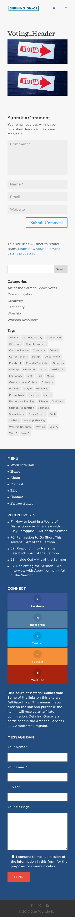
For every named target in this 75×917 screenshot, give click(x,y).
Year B (13, 433)
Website (14, 420)
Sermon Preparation (21, 407)
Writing (40, 426)
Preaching (42, 388)
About (15, 477)
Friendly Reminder (37, 363)
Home (15, 471)
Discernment (52, 356)
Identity (14, 369)
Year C (25, 433)
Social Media (17, 414)
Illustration (29, 369)
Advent (13, 337)
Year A (54, 426)
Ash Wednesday (32, 337)
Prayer (28, 388)
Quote (47, 395)
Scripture (57, 401)
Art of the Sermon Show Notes (32, 288)
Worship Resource (20, 426)
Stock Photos (37, 414)
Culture (53, 350)
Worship (14, 313)
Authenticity (54, 337)
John (43, 369)
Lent (29, 375)
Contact (16, 496)
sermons (43, 407)
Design (36, 356)
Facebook (15, 363)
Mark (39, 375)
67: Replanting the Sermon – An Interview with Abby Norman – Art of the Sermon (37, 570)
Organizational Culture (23, 382)
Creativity (15, 301)
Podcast (14, 388)
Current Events (18, 356)
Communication (20, 294)
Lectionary (16, 307)
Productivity (16, 395)
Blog (13, 490)
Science (43, 401)
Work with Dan (22, 465)
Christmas (15, 344)
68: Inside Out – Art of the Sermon (38, 559)
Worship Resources (23, 320)
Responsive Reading (21, 401)
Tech (53, 414)
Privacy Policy (21, 503)
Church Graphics (36, 344)
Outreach (47, 382)
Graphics (58, 363)
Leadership (57, 369)
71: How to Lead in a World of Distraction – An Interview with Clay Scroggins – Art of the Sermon (39, 526)
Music (50, 375)
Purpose (34, 395)
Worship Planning (34, 420)
